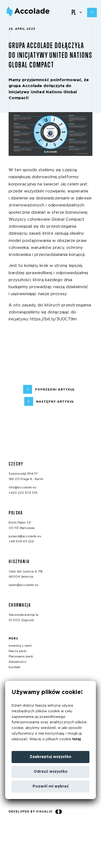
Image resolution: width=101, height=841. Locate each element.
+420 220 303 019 (23, 492)
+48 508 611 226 (21, 541)
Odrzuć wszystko (51, 772)
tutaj (76, 739)
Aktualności (17, 661)
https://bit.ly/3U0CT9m (53, 319)
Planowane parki (21, 656)
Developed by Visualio (31, 811)
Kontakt (14, 666)
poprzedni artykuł (55, 389)
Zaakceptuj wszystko (50, 757)
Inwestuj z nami (20, 645)
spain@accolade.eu (24, 585)
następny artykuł (55, 401)
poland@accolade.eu (25, 536)
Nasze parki (17, 651)
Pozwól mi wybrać (51, 786)
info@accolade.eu (22, 487)
